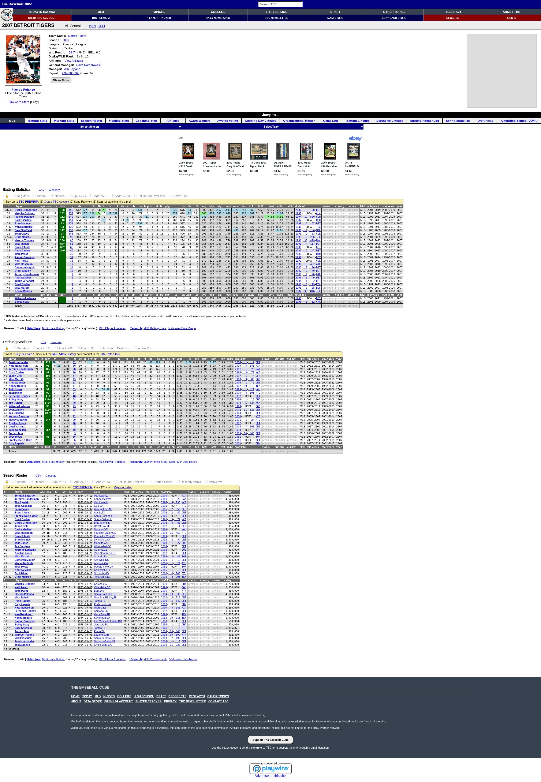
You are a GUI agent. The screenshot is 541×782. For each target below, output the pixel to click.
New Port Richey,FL (105, 597)
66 (71, 247)
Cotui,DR (99, 505)
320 (251, 409)
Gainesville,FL (102, 570)
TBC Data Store (110, 354)
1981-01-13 (85, 505)
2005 (298, 267)
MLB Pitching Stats (155, 461)
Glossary (54, 189)
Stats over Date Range (182, 328)
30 (305, 240)
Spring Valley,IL (103, 519)
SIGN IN (511, 17)
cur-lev (352, 206)
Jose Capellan (17, 430)
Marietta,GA (101, 543)
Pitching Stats (64, 120)
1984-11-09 (85, 644)
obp (211, 206)
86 (71, 240)
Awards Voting (227, 120)
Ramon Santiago (24, 257)
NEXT (101, 26)
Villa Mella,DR (102, 587)
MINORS (159, 12)
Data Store (33, 328)
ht (56, 492)
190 (251, 426)
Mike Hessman (24, 264)
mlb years (373, 206)
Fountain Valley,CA (105, 532)
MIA (258, 365)
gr (95, 358)
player (18, 206)
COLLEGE (218, 12)
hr (110, 206)
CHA (318, 213)
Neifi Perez (21, 260)
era (67, 358)
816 (312, 291)
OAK (318, 274)
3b (103, 206)
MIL (318, 230)
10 (312, 267)
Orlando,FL (100, 556)
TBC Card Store (18, 102)
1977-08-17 (85, 556)
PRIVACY (170, 701)
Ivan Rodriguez (24, 226)
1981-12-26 (85, 536)
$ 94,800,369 (70, 73)
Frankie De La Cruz (20, 440)
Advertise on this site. (271, 776)
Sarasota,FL (101, 624)
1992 (298, 220)
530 (312, 216)
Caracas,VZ (101, 584)
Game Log (330, 120)
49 (71, 250)
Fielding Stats (119, 120)
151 (71, 220)
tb (176, 206)
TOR (258, 436)
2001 (298, 243)
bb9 (204, 358)
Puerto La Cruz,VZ (104, 536)
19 (305, 216)
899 (312, 240)
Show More (61, 80)
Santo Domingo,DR (105, 516)
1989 (238, 389)
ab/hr (290, 206)
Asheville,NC (101, 559)
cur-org (339, 206)
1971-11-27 (85, 614)
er (139, 358)
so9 (213, 358)
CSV (42, 189)
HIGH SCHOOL (276, 12)
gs (80, 358)
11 (74, 386)
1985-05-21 (85, 570)
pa (183, 206)
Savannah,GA (102, 617)
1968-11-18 (85, 627)
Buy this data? (25, 354)
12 (312, 301)
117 (312, 243)
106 (251, 392)
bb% (260, 206)
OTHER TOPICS (394, 12)
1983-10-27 (85, 512)
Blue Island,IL (102, 522)
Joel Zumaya (16, 409)
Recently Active (191, 481)
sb (122, 206)
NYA (318, 240)
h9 (190, 358)
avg (204, 206)
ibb (161, 206)
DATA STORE (335, 17)
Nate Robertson (18, 365)
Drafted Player (163, 481)
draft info (300, 206)
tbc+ (62, 206)
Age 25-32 (101, 196)
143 (71, 233)
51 (71, 243)
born (80, 492)
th (42, 358)
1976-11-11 (85, 526)
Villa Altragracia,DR (105, 553)
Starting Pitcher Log (424, 120)
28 (74, 369)
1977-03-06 (85, 634)
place (97, 492)
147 (312, 250)
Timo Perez (21, 253)
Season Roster (91, 120)
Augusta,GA (101, 563)
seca (235, 206)
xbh (188, 206)
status (326, 206)
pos (48, 206)
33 (71, 260)
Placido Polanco (23, 89)
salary (228, 492)
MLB (100, 12)
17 (71, 264)
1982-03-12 (85, 573)
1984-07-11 (85, 495)
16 (244, 433)
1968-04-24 (85, 543)
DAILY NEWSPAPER (218, 17)
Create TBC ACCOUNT (42, 17)
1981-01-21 (85, 549)
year (399, 206)
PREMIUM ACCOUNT (118, 701)
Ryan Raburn (22, 250)
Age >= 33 (123, 196)
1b (196, 206)
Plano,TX (99, 631)
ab (79, 206)
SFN (258, 375)
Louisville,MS (101, 634)
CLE (318, 233)
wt (64, 492)
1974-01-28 (85, 584)
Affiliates (173, 120)
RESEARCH (453, 12)
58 (74, 399)
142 (71, 216)
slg (219, 206)
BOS (318, 287)
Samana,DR (101, 611)
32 (71, 257)
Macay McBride (18, 419)
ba (56, 206)
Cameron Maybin (25, 267)
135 (251, 402)
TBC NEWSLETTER (276, 17)
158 (71, 210)
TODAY (87, 696)
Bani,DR (99, 590)
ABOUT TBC (511, 12)
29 (71, 253)
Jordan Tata (16, 433)
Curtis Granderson (26, 210)
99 (71, 237)
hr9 (197, 358)
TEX (318, 226)
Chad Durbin (22, 284)
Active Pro (180, 196)
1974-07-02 (85, 509)
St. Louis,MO (101, 573)
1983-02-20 (85, 641)
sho (90, 358)
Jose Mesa (15, 436)
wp (163, 358)
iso (244, 206)
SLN (318, 216)
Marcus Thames (24, 240)
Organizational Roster (299, 120)
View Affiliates (74, 60)
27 (251, 389)
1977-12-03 (85, 519)
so (140, 206)
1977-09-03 (85, 607)
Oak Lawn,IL (101, 502)
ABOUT (76, 701)
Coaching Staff (146, 120)
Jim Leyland (72, 69)
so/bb (279, 206)
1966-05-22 (85, 566)
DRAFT (335, 12)
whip (179, 358)
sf (157, 206)
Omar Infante (22, 247)
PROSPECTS (177, 696)
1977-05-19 (85, 539)
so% (271, 206)
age (42, 206)
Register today (123, 487)
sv (108, 358)
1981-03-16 (85, 522)
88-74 (73, 52)
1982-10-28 (85, 499)
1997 (238, 375)
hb (173, 358)
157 (71, 213)
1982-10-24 (85, 563)
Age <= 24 (79, 196)
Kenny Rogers (23, 291)
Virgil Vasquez (17, 426)
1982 (298, 291)
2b (99, 206)
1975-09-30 (85, 529)
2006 (298, 277)
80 (312, 210)
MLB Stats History (53, 328)
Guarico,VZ (100, 549)
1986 (298, 230)
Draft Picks (485, 120)
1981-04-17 (85, 600)
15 (305, 264)
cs (127, 206)
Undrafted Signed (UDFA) (519, 120)
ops (228, 206)
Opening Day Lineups (260, 120)
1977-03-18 (85, 611)
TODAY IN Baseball (42, 12)
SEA (258, 423)
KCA (318, 284)
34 (74, 392)
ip (119, 358)
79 (312, 284)
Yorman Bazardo (19, 416)
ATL (318, 264)
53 (312, 233)
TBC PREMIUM (101, 17)
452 (312, 264)
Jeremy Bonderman (27, 274)
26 (312, 274)
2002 (298, 210)
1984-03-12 (85, 516)
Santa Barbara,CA (104, 638)
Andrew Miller (23, 277)
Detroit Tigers (77, 35)
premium (328, 210)
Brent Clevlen (23, 270)
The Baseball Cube (17, 4)
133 (71, 230)
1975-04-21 (85, 553)
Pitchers (59, 196)
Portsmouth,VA (102, 604)
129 (71, 226)
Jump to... (270, 115)
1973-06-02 (85, 587)
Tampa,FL (99, 600)
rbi (116, 206)
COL (318, 260)
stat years (388, 206)
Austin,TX (99, 512)
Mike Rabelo (22, 243)
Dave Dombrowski (88, 65)
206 (312, 237)
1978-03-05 (85, 532)
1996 (298, 240)
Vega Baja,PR (102, 614)
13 (71, 270)
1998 (298, 223)
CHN (258, 443)
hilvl (362, 206)
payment (256, 747)
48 (74, 396)
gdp (167, 206)
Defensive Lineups (389, 120)
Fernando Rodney (19, 396)
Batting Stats (37, 120)
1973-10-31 (85, 502)
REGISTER (452, 17)
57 (312, 223)
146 (251, 365)
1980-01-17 (85, 597)
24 (71, 267)
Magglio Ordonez (25, 213)
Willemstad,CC (102, 546)
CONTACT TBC (218, 701)
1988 (298, 226)
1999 (298, 247)
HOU (318, 220)
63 (74, 389)
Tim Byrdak (16, 402)
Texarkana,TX (102, 576)
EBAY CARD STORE (394, 17)
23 (74, 406)
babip (251, 206)
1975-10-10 (85, 594)
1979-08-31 (85, 621)
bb (133, 206)
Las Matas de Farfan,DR (108, 621)
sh (151, 206)
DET (318, 210)
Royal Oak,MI (101, 526)
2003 (238, 413)
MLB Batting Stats (154, 328)
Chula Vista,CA (103, 644)
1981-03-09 (85, 604)
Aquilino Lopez (17, 423)
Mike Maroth (22, 287)
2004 (298, 281)
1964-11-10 (85, 617)
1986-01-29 (85, 546)
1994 (298, 216)
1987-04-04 (85, 559)
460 (251, 433)
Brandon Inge (23, 223)
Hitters (41, 196)
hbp (146, 206)
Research (136, 328)
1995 (298, 233)
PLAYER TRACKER (159, 17)
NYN (318, 253)
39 (305, 291)
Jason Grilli (15, 375)
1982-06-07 (85, 638)
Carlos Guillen (23, 220)
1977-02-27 (85, 576)
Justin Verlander (24, 281)
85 (312, 287)
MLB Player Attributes (112, 328)
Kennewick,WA (102, 499)
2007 (66, 40)
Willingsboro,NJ (103, 509)
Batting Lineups (358, 120)
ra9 (223, 358)
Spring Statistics (458, 120)
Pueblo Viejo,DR (103, 566)
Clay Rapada (16, 443)
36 (74, 372)
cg (84, 358)
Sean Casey (22, 233)
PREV (92, 26)
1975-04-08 (85, 590)
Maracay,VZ (101, 495)
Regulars (23, 196)
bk (168, 358)
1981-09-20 (85, 631)
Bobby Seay (22, 301)
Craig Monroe (23, 237)
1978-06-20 (85, 624)
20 (74, 419)
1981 (238, 436)
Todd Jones (15, 389)
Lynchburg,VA (102, 539)
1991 (298, 213)
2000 (298, 253)
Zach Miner (15, 392)
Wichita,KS (100, 607)
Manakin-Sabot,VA (104, 641)
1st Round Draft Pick (151, 196)
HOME (75, 696)
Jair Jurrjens (16, 413)
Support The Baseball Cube (270, 739)
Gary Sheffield (23, 230)
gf (101, 358)
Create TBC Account (56, 201)
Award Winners (199, 120)
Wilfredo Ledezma (25, 298)
